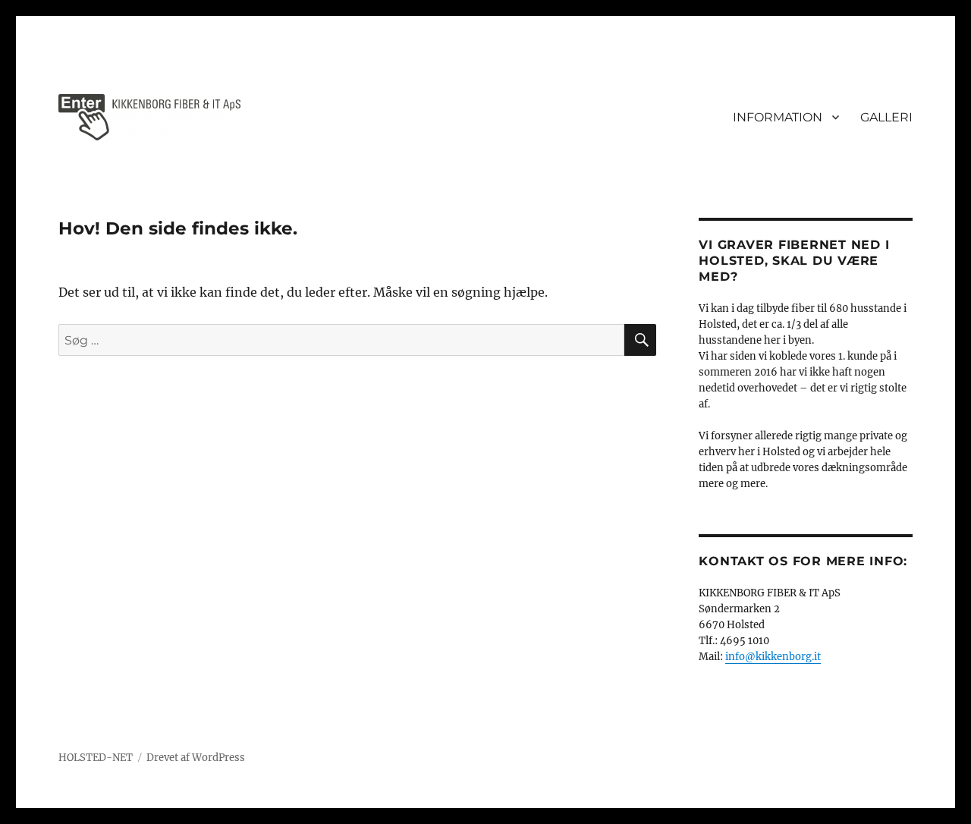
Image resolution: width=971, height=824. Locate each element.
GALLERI (886, 117)
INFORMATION (777, 117)
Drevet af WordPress (195, 757)
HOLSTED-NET (95, 757)
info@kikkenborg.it (773, 656)
